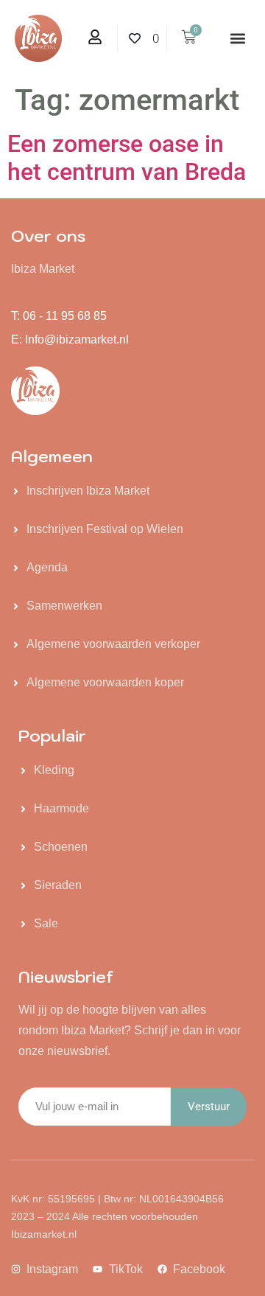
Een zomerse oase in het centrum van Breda (126, 158)
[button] (238, 39)
